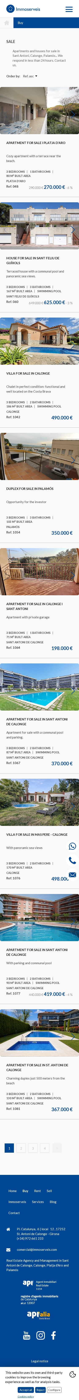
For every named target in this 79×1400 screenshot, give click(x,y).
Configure (54, 1390)
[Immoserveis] (26, 9)
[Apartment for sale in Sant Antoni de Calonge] (39, 687)
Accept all (26, 1390)
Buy (20, 23)
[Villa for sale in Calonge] (39, 341)
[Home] (6, 22)
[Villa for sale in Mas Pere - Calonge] (39, 802)
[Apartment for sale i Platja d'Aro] (39, 110)
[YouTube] (26, 1336)
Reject (40, 1390)
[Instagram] (40, 1336)
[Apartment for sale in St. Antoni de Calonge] (39, 1033)
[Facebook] (53, 1336)
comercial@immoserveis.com (37, 1249)
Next (75, 114)
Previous (8, 114)
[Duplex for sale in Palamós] (39, 456)
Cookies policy (26, 1396)
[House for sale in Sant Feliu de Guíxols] (39, 226)
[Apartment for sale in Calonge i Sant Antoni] (39, 571)
